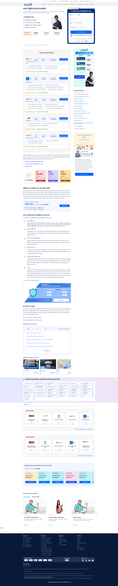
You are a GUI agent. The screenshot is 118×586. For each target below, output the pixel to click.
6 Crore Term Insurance (83, 476)
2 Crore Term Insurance (40, 389)
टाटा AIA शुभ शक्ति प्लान (78, 115)
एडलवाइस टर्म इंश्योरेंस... (77, 517)
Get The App (50, 1)
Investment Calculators (47, 537)
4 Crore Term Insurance (56, 476)
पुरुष (72, 15)
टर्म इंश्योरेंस (28, 45)
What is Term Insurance (75, 386)
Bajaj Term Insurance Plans (72, 446)
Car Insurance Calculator (46, 553)
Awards (60, 543)
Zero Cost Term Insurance (86, 393)
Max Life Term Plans (59, 446)
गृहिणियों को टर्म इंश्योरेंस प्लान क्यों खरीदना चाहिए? (34, 161)
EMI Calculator (73, 395)
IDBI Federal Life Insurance (45, 420)
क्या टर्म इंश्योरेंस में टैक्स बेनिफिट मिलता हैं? (81, 94)
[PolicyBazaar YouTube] (93, 560)
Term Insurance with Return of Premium (39, 387)
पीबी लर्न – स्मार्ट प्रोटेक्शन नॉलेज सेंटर (80, 118)
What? (28, 329)
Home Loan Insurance (40, 395)
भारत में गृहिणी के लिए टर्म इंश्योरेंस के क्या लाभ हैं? (34, 164)
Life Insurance (43, 370)
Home (25, 45)
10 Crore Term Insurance (50, 393)
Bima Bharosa (28, 565)
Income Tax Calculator (45, 541)
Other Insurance (28, 546)
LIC (83, 395)
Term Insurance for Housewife (51, 390)
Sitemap (78, 539)
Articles (60, 537)
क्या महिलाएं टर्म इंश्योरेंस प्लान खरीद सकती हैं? (81, 96)
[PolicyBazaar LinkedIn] (89, 560)
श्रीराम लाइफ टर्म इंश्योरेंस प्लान (79, 128)
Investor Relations (80, 549)
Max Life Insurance (72, 419)
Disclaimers (26, 404)
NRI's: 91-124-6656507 (64, 1)
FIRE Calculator (62, 395)
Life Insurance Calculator (85, 387)
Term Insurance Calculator (86, 384)
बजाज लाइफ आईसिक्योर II (78, 126)
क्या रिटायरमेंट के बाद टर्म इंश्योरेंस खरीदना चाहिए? (82, 113)
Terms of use (80, 39)
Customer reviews (62, 539)
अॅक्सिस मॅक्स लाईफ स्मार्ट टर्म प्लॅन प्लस (81, 103)
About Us (79, 537)
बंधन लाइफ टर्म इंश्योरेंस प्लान (79, 106)
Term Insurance (34, 280)
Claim (45, 1)
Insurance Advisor (27, 395)
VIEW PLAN (41, 180)
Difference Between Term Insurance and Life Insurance (38, 343)
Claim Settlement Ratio (40, 392)
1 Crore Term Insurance (28, 383)
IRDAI (24, 565)
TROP (59, 370)
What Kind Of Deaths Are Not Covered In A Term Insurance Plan (39, 339)
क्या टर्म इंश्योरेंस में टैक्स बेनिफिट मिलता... (31, 517)
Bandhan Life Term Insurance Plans (86, 446)
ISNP (78, 544)
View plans (30, 482)
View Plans (61, 300)
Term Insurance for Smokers (63, 393)
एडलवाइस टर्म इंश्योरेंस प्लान (78, 99)
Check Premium (64, 59)
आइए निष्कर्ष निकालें (28, 166)
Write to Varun (84, 174)
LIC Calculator (26, 398)
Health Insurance (28, 544)
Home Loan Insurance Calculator (51, 396)
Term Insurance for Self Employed (28, 393)
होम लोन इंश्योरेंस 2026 (78, 120)
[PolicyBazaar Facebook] (83, 560)
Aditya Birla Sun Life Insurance (31, 420)
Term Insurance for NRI (64, 383)
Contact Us (92, 1)
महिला (79, 15)
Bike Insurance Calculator (46, 555)
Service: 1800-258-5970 (74, 1)
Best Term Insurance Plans (86, 455)
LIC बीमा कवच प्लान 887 (78, 108)
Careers (78, 541)
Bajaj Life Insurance (86, 419)
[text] (89, 142)
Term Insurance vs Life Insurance (64, 387)
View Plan (64, 205)
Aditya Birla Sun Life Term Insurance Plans (31, 446)
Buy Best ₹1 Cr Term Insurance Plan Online (35, 336)
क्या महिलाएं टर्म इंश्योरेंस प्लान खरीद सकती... (57, 517)
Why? (45, 329)
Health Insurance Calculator (46, 549)
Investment (27, 543)
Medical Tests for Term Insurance (87, 390)
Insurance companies (63, 541)
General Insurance (28, 537)
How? (37, 329)
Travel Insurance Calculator (46, 551)
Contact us (79, 546)
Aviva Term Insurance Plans (45, 446)
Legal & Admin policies (81, 543)
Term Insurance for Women (51, 384)
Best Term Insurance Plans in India (34, 332)
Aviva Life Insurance (59, 419)
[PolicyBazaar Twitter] (86, 560)
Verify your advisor (81, 548)
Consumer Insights (62, 544)
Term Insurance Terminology (74, 390)
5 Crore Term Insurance (28, 389)
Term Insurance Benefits (36, 317)
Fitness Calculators (46, 539)
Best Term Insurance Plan (36, 320)
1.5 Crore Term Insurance (74, 393)
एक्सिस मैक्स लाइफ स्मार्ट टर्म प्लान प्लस (80, 111)
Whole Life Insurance (51, 386)
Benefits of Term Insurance (62, 390)
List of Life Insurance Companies (85, 429)
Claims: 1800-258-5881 (84, 1)
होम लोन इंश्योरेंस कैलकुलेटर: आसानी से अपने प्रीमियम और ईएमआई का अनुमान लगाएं (83, 123)
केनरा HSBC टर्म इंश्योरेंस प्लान (79, 101)
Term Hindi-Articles (34, 45)
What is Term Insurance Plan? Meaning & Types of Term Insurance (40, 346)
